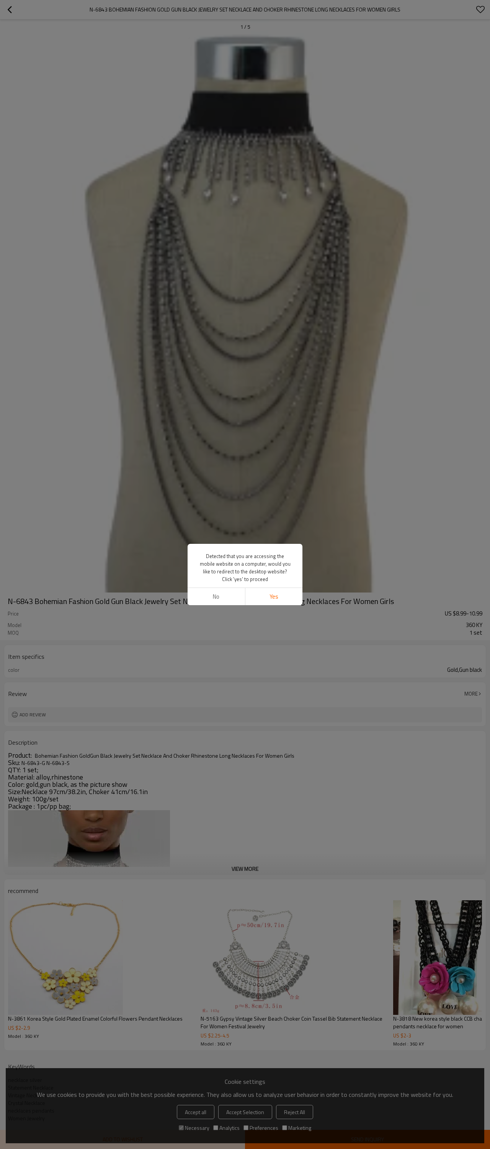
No (216, 596)
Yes (274, 596)
